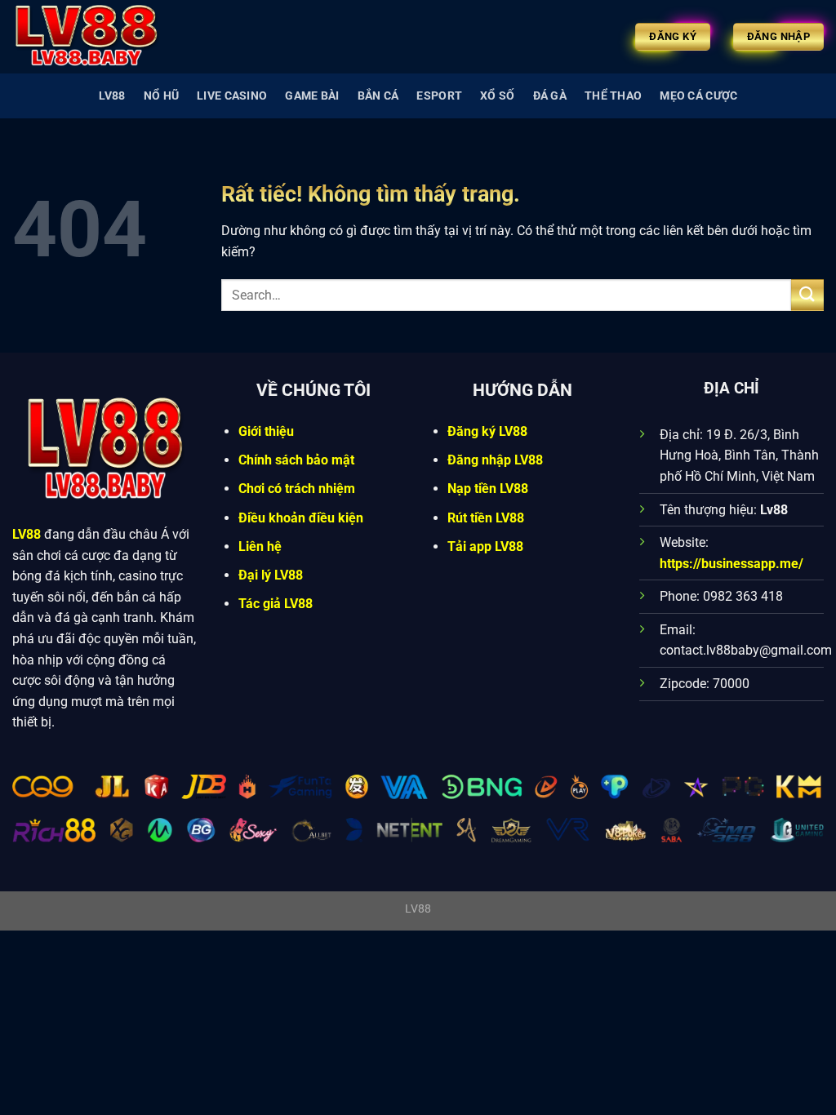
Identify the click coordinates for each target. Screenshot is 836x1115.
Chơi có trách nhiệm (296, 488)
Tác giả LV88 (275, 603)
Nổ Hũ (161, 96)
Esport (439, 96)
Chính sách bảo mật (296, 460)
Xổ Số (497, 96)
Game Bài (312, 96)
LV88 (112, 96)
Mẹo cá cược (698, 96)
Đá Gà (550, 96)
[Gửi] (807, 295)
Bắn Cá (378, 96)
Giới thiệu (266, 431)
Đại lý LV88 (270, 575)
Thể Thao (613, 96)
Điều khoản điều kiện (300, 518)
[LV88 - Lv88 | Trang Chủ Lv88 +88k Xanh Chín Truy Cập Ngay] (94, 36)
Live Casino (232, 96)
